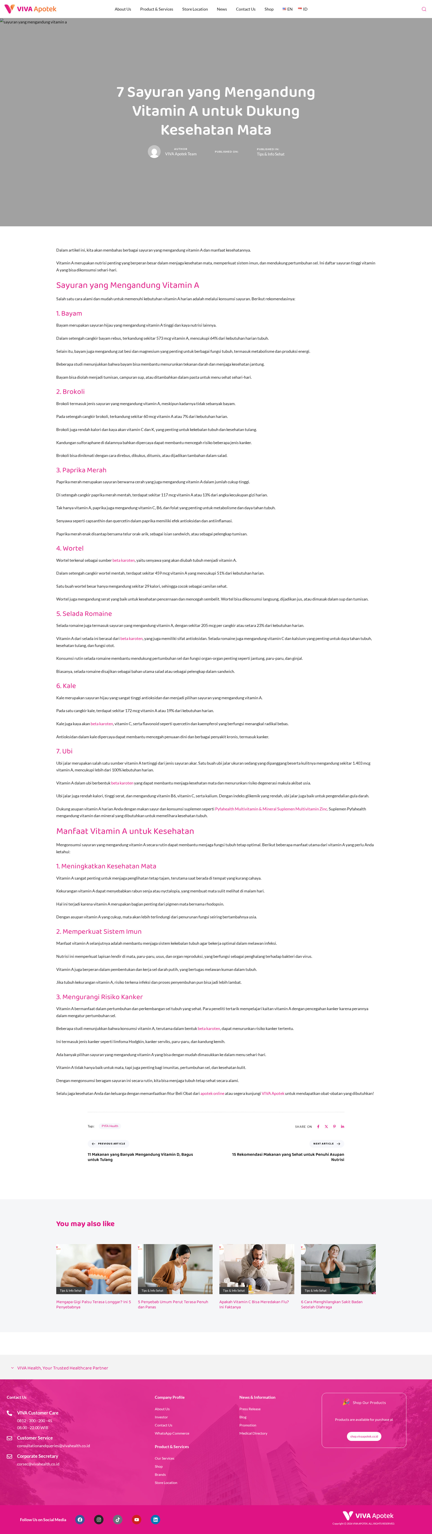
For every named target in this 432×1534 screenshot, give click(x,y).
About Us (123, 9)
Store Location (195, 9)
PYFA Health (110, 1126)
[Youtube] (136, 1519)
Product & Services (156, 9)
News (222, 9)
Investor (161, 1417)
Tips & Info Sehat (270, 154)
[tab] (216, 1368)
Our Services (164, 1458)
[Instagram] (99, 1519)
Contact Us (246, 9)
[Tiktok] (117, 1519)
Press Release (250, 1409)
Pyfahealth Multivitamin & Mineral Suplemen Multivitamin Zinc (271, 808)
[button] (424, 9)
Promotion (247, 1425)
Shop (269, 9)
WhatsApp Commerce (172, 1433)
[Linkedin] (155, 1519)
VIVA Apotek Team (181, 153)
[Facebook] (80, 1519)
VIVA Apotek (273, 1093)
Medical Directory (253, 1433)
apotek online (212, 1093)
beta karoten (123, 560)
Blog (242, 1417)
